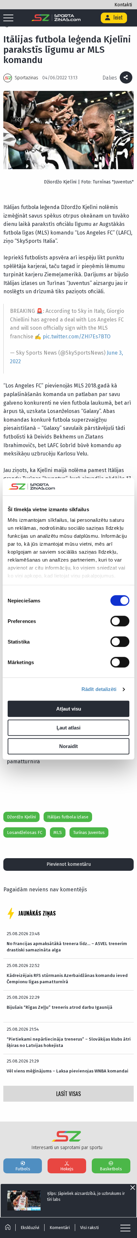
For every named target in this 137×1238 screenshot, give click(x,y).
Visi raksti (89, 1227)
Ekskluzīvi (30, 1227)
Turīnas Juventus (89, 832)
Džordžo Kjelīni (21, 816)
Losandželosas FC (24, 832)
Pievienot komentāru (69, 864)
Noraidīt (68, 746)
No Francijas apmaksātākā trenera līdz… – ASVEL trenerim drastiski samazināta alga (67, 946)
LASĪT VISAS (68, 1094)
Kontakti (123, 5)
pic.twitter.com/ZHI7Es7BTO (76, 336)
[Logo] (56, 18)
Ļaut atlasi (68, 727)
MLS (58, 832)
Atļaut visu (68, 709)
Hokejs (66, 1168)
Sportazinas (26, 78)
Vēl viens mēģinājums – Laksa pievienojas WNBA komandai (67, 1070)
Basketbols (111, 1168)
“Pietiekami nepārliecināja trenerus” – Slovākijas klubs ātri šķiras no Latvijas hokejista (69, 1042)
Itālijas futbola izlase (67, 816)
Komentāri (60, 1227)
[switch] (119, 621)
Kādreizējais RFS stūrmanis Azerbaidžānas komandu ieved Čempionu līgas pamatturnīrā (67, 978)
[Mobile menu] (10, 18)
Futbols (22, 1168)
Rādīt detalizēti (99, 689)
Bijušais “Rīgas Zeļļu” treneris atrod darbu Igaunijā (59, 1007)
